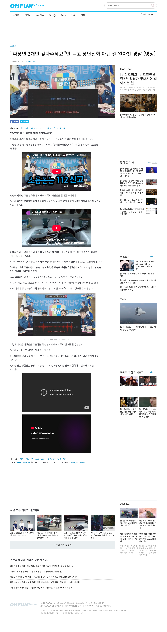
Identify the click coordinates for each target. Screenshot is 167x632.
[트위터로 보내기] (24, 122)
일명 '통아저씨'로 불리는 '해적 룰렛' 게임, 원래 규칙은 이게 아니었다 (129, 538)
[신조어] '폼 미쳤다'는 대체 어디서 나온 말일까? (137, 274)
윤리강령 (89, 603)
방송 (21, 128)
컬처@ (32, 128)
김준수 (59, 128)
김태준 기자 (30, 61)
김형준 (48, 128)
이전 (153, 162)
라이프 (27, 128)
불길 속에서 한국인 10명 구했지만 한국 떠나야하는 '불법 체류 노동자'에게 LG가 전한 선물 (45, 582)
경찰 (64, 128)
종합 (43, 128)
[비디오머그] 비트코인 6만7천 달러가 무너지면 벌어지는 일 (138, 78)
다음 (155, 162)
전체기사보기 (152, 605)
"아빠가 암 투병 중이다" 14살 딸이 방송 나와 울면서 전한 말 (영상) (36, 571)
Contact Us (80, 603)
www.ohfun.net (24, 462)
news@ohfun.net (78, 462)
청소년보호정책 (99, 603)
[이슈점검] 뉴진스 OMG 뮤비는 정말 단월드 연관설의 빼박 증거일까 (138, 281)
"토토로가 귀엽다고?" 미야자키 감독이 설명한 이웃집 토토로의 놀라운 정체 (147, 538)
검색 (154, 5)
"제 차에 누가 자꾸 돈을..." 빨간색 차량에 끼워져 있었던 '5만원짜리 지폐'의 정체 (41, 587)
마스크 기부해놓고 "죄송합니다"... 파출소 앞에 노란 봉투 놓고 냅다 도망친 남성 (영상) (43, 577)
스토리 (13, 45)
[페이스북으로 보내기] (14, 122)
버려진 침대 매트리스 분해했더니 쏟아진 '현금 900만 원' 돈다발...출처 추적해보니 (41, 566)
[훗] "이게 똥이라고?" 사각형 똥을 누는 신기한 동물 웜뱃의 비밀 (138, 288)
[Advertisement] (83, 32)
